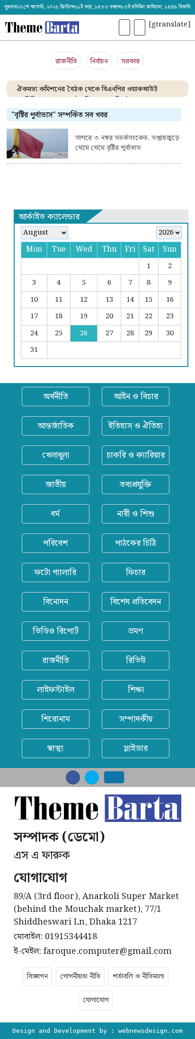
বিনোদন (55, 602)
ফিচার (135, 572)
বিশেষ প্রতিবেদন (135, 602)
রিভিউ (136, 660)
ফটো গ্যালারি (55, 572)
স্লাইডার (136, 748)
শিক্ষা (136, 690)
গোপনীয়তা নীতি (80, 976)
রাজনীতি (66, 61)
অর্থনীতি (55, 396)
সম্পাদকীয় (135, 719)
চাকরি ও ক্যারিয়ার (135, 455)
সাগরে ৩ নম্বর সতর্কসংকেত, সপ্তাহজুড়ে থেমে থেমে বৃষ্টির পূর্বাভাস (127, 143)
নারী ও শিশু (135, 514)
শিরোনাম (55, 719)
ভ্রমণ (135, 631)
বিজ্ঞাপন (37, 976)
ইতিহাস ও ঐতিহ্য (135, 426)
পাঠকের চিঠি (135, 543)
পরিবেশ (55, 543)
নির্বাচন (99, 61)
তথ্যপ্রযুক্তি (135, 484)
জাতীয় (55, 484)
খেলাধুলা (55, 455)
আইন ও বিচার (136, 396)
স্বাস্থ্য (55, 748)
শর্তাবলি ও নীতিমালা (138, 976)
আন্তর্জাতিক (55, 426)
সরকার (130, 61)
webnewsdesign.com (150, 1030)
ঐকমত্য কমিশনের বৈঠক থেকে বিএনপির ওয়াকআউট (87, 89)
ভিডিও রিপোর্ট (56, 631)
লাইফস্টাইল (55, 690)
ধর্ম (55, 514)
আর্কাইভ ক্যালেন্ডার (49, 217)
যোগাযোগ (96, 1000)
